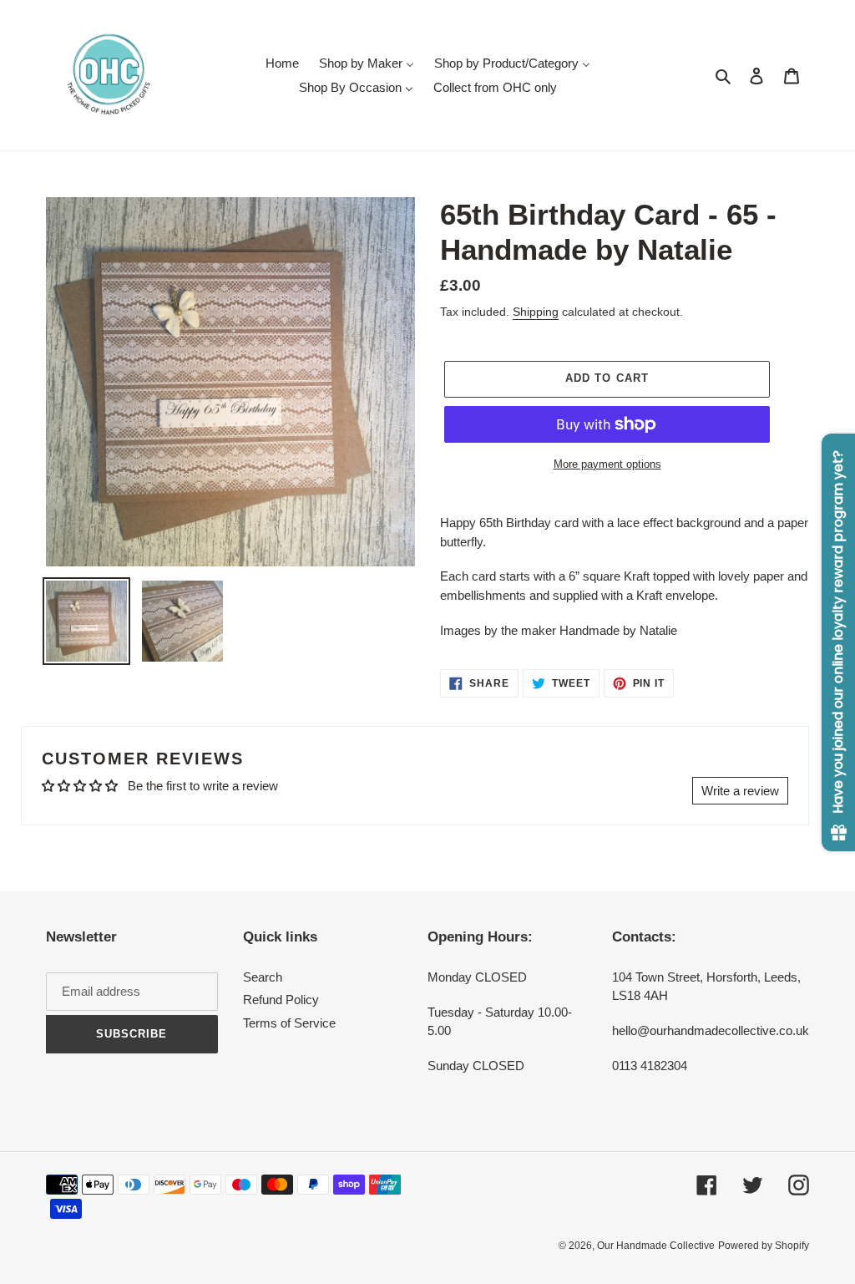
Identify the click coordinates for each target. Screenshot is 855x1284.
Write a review (740, 791)
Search (262, 977)
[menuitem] (282, 63)
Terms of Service (289, 1023)
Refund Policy (281, 999)
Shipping (536, 311)
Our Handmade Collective (656, 1245)
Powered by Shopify (763, 1245)
